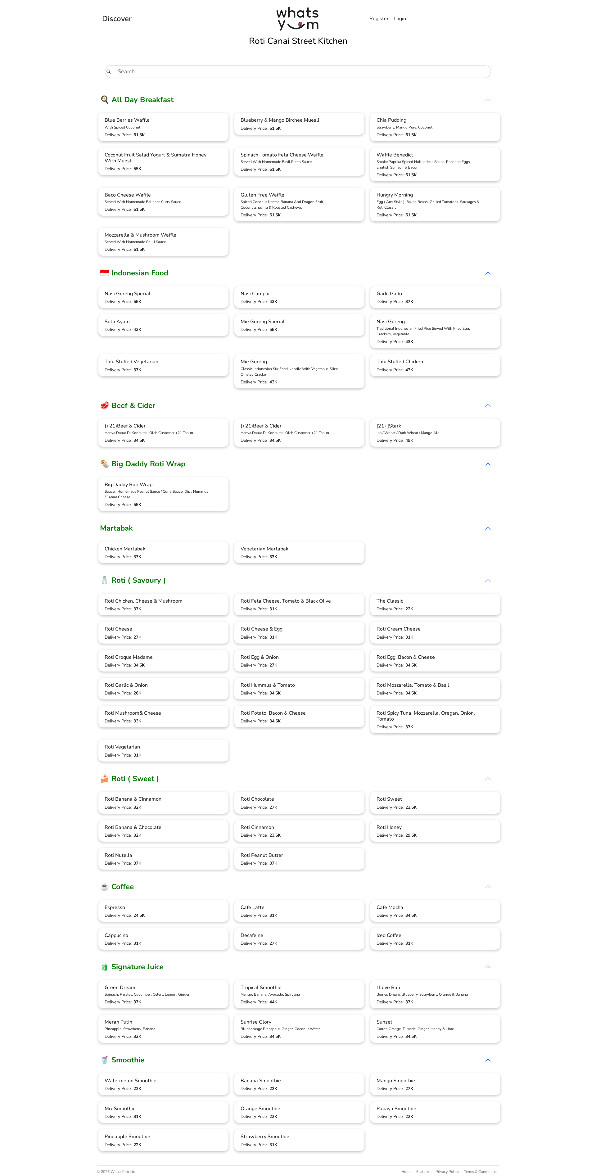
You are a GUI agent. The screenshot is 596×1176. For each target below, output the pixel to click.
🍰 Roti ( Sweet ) (129, 779)
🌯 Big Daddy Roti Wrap (142, 464)
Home (406, 1171)
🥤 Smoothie (122, 1060)
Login (400, 18)
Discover (117, 19)
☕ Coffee (117, 887)
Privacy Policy (447, 1171)
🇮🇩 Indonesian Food (134, 273)
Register (379, 18)
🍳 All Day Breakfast (137, 100)
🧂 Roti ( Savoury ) (133, 580)
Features (423, 1171)
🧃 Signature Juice (132, 967)
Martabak (116, 528)
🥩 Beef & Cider (127, 405)
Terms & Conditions (480, 1171)
